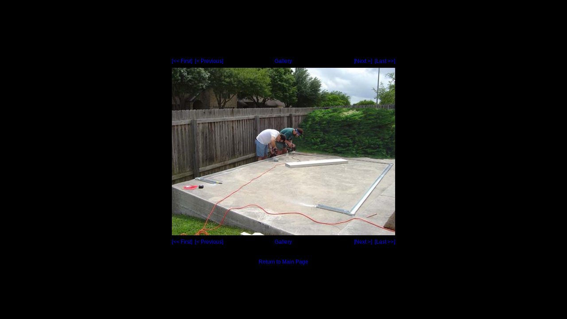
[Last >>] (385, 61)
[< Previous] (209, 61)
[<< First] (182, 61)
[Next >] (363, 61)
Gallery (283, 61)
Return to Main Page (283, 262)
